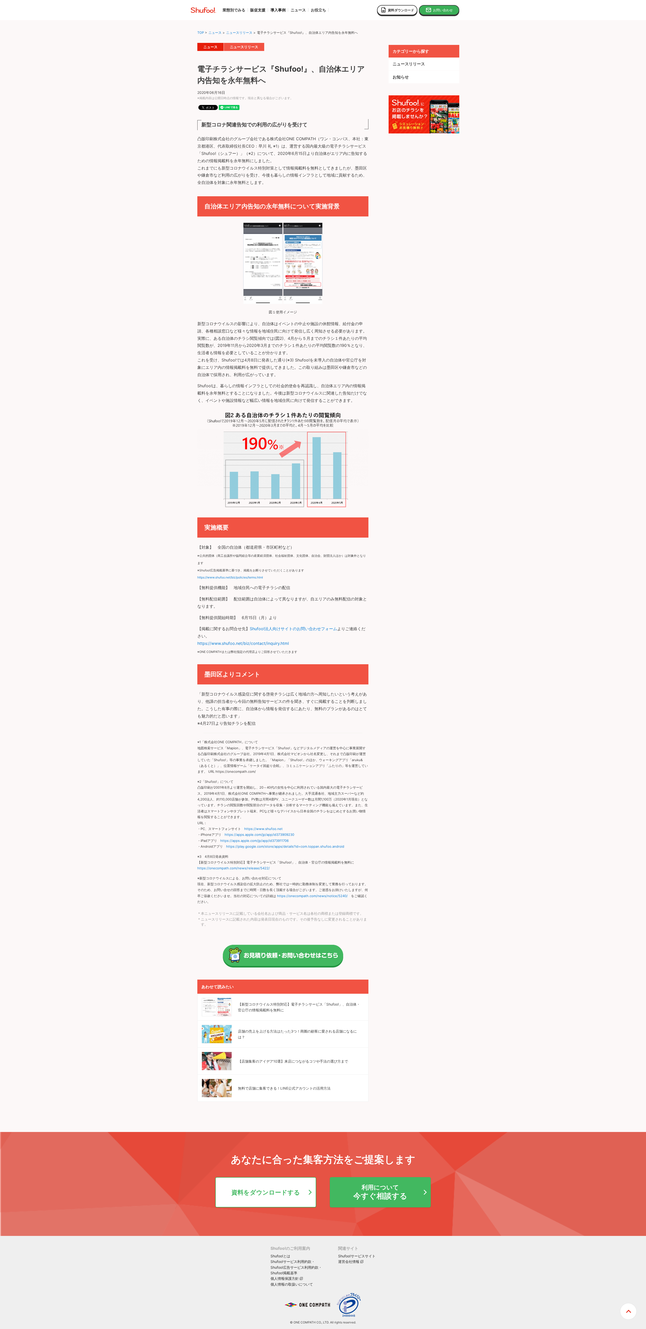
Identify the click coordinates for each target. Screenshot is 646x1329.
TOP (200, 33)
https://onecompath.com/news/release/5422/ (233, 868)
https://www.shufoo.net (263, 829)
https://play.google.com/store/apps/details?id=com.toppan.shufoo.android (285, 846)
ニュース (215, 33)
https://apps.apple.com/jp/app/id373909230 (259, 835)
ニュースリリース (239, 33)
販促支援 (257, 10)
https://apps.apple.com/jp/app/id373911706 (254, 841)
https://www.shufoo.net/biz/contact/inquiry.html (243, 643)
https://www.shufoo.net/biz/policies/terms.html (230, 577)
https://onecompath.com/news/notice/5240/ (312, 896)
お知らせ (401, 76)
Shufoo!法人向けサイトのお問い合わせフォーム (293, 628)
